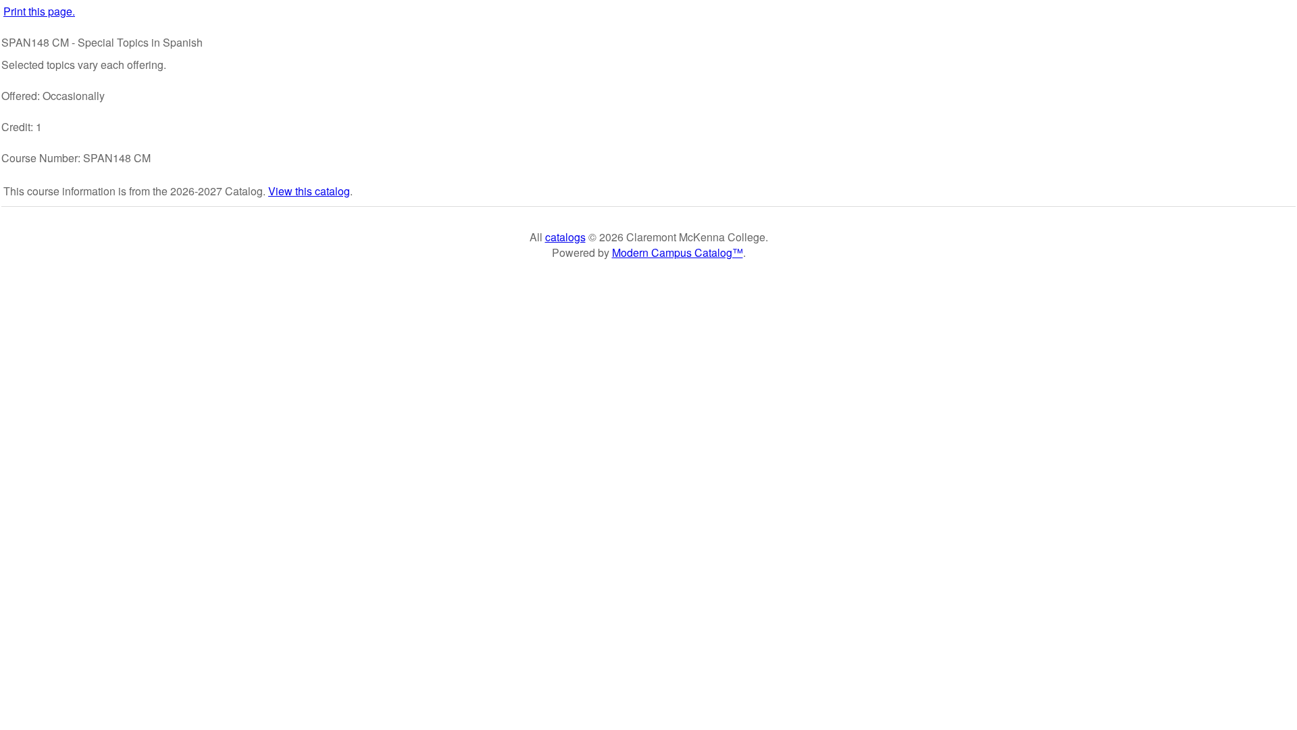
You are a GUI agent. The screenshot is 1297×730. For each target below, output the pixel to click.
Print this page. (39, 11)
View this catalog (309, 191)
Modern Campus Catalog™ (677, 252)
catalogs (565, 237)
